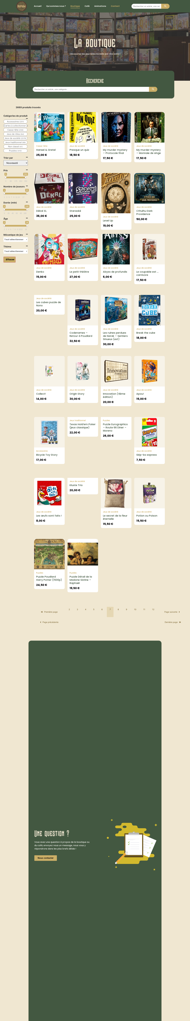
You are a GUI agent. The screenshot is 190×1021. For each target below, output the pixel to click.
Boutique (75, 6)
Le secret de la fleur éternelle (115, 517)
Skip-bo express (146, 454)
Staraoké (75, 211)
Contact (115, 6)
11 (144, 609)
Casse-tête (41, 146)
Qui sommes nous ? (56, 6)
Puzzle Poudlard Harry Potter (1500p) (49, 578)
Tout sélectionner (14, 239)
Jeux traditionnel (78, 420)
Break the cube (145, 332)
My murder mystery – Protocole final (115, 151)
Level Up (108, 220)
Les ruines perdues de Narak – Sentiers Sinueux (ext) (115, 336)
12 (153, 609)
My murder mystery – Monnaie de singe (148, 151)
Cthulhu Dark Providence (144, 212)
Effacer (10, 259)
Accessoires (42, 451)
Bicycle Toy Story (46, 454)
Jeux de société (77, 146)
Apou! (140, 393)
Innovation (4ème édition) (114, 395)
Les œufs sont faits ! (49, 515)
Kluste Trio (76, 485)
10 (135, 609)
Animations (100, 6)
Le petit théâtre (79, 271)
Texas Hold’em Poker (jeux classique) (83, 426)
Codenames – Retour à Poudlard (81, 334)
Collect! (41, 393)
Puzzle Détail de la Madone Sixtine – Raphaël (81, 580)
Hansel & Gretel (46, 150)
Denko (40, 271)
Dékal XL (41, 211)
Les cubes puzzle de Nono (48, 303)
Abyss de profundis (115, 271)
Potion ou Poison (146, 515)
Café (87, 6)
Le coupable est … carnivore (147, 273)
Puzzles (106, 420)
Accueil (37, 6)
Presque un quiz (79, 150)
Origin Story (77, 393)
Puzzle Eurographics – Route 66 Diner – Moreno (115, 427)
